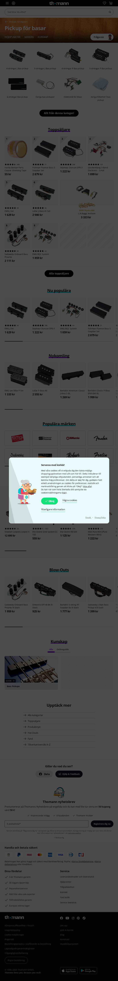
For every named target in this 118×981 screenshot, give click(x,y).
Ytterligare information (53, 509)
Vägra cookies (69, 500)
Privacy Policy (100, 517)
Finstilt (88, 517)
